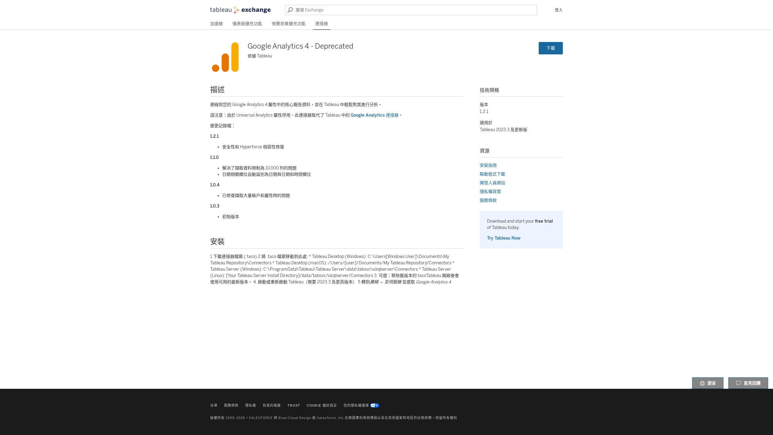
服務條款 (488, 200)
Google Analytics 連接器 (375, 115)
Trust (293, 406)
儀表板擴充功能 (247, 23)
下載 (550, 48)
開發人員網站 (492, 182)
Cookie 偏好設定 (322, 406)
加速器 (216, 23)
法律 (213, 406)
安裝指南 (488, 165)
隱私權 (250, 406)
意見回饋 (752, 383)
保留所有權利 (446, 418)
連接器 (321, 23)
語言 (711, 383)
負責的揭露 (272, 406)
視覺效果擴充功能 (289, 23)
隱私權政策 (490, 191)
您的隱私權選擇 (356, 406)
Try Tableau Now (504, 238)
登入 (559, 10)
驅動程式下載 (492, 174)
